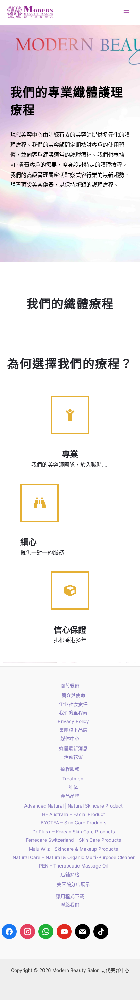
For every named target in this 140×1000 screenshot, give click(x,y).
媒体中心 (70, 738)
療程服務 (70, 769)
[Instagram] (27, 931)
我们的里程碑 (73, 712)
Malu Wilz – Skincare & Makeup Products (73, 849)
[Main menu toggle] (127, 12)
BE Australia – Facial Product (73, 814)
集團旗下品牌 (73, 730)
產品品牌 (70, 796)
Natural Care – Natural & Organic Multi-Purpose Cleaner (74, 857)
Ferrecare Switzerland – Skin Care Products (73, 840)
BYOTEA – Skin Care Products (73, 822)
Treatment (73, 778)
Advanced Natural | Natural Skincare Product (73, 806)
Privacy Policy (73, 721)
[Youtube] (64, 931)
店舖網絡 (70, 874)
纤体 (73, 787)
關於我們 (70, 686)
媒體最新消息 (73, 748)
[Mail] (82, 931)
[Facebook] (9, 931)
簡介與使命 (73, 695)
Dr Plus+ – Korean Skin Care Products (73, 831)
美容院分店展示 (73, 884)
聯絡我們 (70, 904)
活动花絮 (73, 757)
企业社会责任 (73, 704)
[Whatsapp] (46, 931)
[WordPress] (101, 931)
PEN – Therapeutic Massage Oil (73, 866)
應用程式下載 (70, 896)
